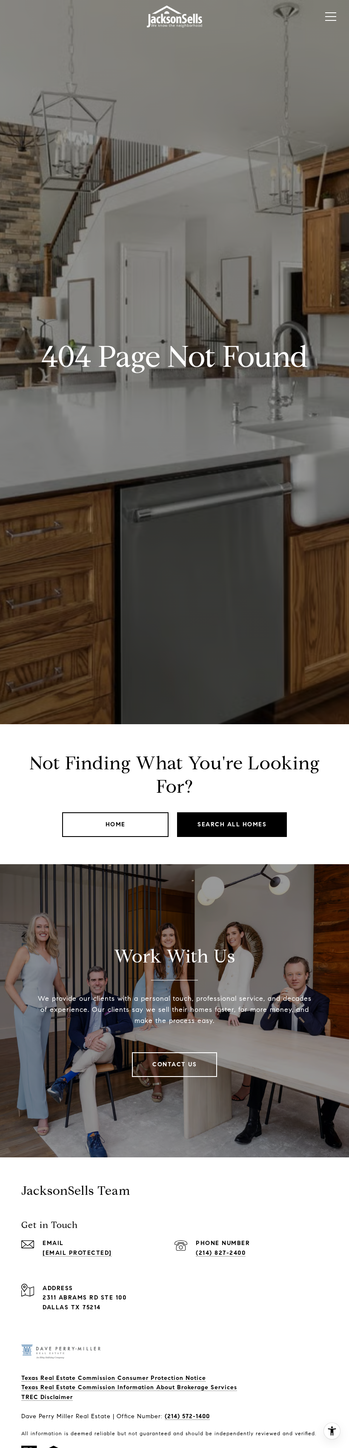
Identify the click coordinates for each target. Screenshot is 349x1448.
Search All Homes (231, 824)
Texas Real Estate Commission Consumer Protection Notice (113, 1378)
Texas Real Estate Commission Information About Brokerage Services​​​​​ (129, 1387)
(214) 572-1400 (187, 1416)
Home (116, 824)
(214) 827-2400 (221, 1253)
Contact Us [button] (174, 1064)
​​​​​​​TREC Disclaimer (47, 1397)
